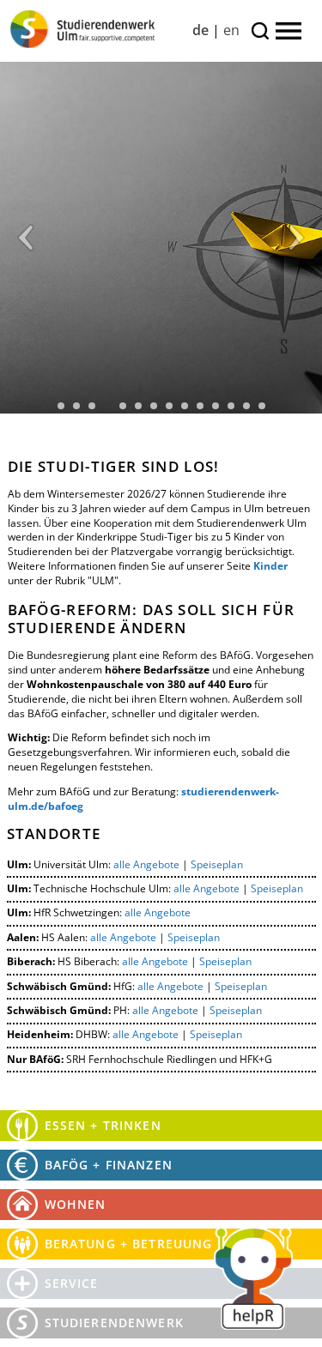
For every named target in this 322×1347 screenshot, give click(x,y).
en (231, 30)
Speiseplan (217, 864)
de (200, 30)
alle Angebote (146, 864)
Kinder (270, 566)
